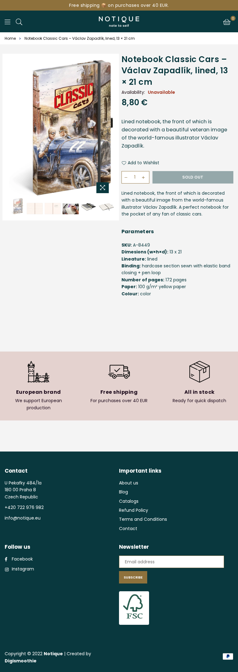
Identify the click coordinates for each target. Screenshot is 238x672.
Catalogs (129, 501)
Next (107, 128)
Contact (128, 528)
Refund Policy (133, 510)
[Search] (19, 21)
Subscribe (133, 577)
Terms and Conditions (143, 519)
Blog (123, 492)
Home (10, 38)
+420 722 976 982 (24, 507)
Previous (14, 128)
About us (128, 483)
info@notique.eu (23, 518)
